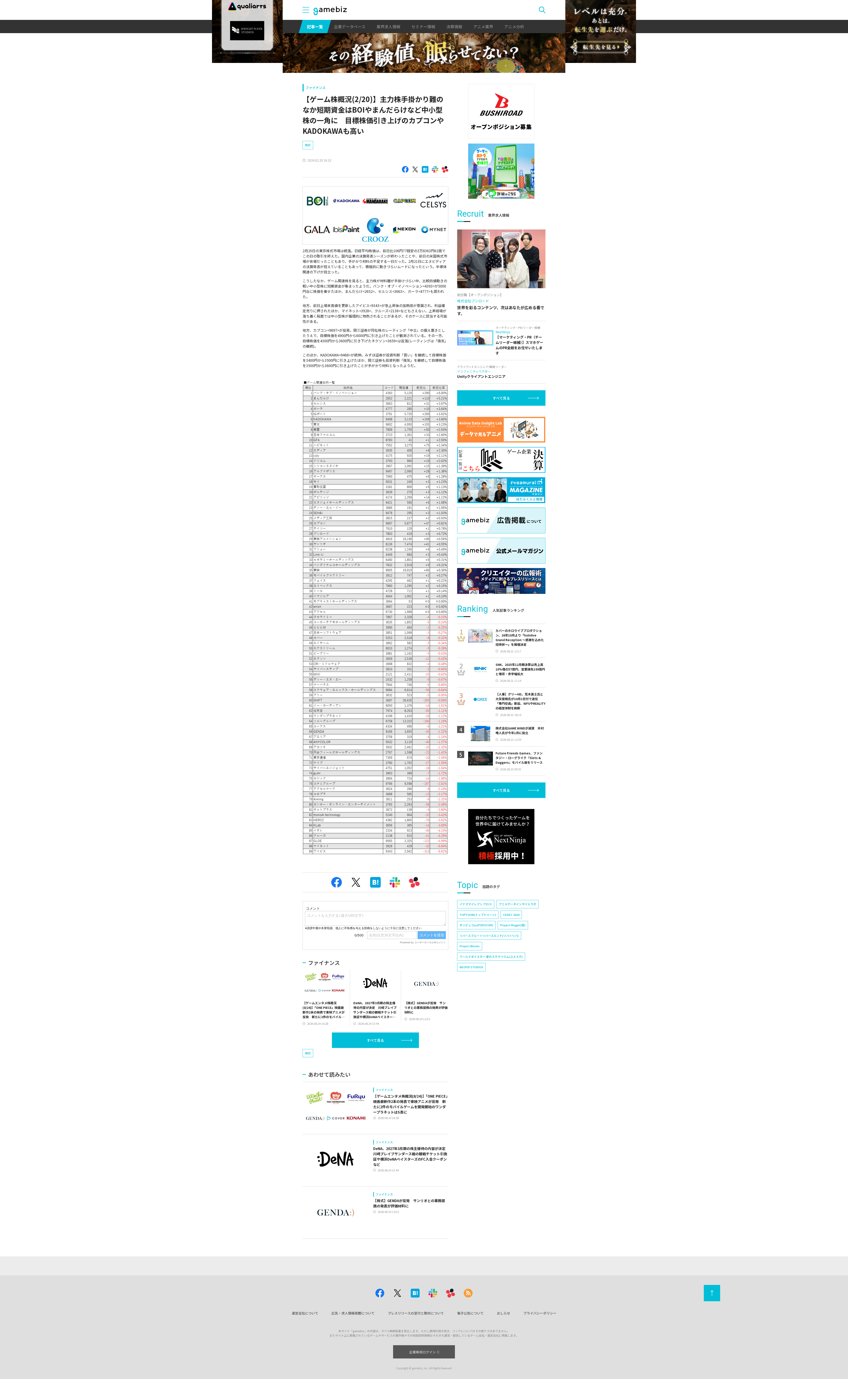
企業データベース (349, 26)
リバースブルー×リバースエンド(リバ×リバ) (489, 936)
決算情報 (454, 26)
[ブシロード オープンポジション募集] (501, 111)
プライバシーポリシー (539, 1313)
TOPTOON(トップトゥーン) (478, 915)
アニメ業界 (483, 26)
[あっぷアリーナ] (501, 171)
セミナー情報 (423, 26)
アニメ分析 (514, 26)
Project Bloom (470, 946)
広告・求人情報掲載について (353, 1313)
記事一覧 (315, 26)
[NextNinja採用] (501, 836)
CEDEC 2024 (511, 915)
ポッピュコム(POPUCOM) (476, 925)
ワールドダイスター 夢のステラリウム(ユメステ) (491, 957)
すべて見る (375, 1040)
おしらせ (503, 1313)
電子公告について (470, 1313)
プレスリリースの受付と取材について (416, 1313)
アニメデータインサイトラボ (517, 904)
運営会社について (305, 1313)
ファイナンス (316, 87)
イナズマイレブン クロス (476, 904)
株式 (308, 145)
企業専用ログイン (422, 1352)
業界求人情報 (388, 26)
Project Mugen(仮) (513, 925)
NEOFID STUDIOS (471, 967)
